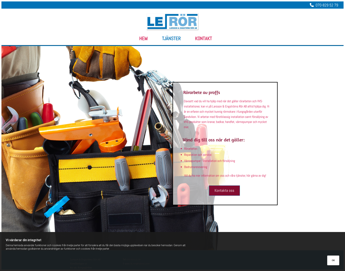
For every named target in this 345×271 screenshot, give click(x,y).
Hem (143, 38)
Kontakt (203, 38)
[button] (224, 190)
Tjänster (171, 38)
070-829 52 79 (324, 5)
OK (333, 260)
